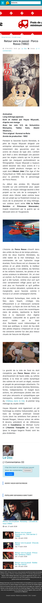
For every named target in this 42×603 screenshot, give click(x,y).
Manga (7, 3)
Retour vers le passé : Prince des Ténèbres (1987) (26, 554)
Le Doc (24, 48)
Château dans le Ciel (15, 401)
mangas (6, 574)
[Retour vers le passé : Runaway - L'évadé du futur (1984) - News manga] (21, 509)
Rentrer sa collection (21, 595)
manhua (17, 574)
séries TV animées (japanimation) (32, 574)
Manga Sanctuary (12, 572)
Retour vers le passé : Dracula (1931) (26, 544)
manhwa (11, 574)
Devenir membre (10, 595)
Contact (34, 595)
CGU (29, 595)
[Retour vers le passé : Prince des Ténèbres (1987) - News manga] (8, 559)
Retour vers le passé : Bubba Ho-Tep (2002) (26, 563)
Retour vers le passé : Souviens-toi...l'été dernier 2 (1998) (26, 534)
